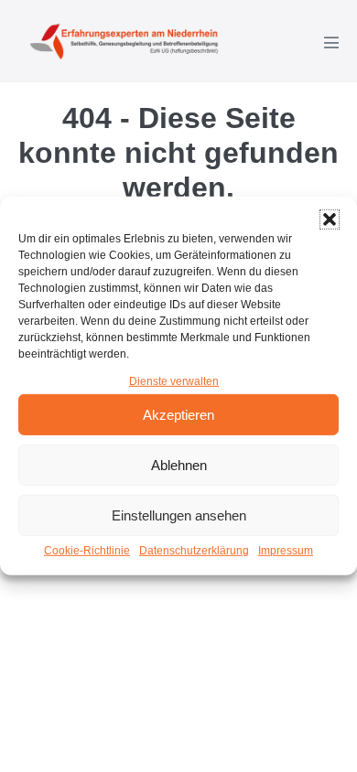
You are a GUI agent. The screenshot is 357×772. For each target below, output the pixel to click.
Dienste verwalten (174, 381)
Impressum (285, 550)
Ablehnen (179, 465)
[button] (329, 219)
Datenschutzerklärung (194, 550)
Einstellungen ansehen (179, 515)
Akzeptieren (178, 415)
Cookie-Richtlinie (87, 550)
